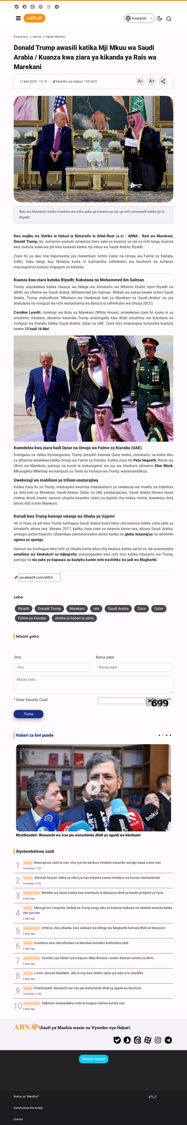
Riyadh (23, 608)
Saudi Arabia (118, 608)
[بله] (117, 1040)
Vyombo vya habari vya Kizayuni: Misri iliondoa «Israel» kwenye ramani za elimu (88, 958)
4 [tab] (170, 735)
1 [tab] (159, 735)
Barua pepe (105, 657)
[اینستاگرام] (158, 1040)
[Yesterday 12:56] (93, 788)
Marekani (77, 608)
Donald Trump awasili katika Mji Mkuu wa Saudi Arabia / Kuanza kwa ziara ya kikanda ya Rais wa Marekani (85, 57)
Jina (17, 657)
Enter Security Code (30, 700)
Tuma (28, 714)
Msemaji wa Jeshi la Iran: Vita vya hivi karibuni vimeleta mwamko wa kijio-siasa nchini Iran (92, 863)
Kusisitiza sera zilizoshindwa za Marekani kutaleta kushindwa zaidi (76, 943)
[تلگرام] (168, 1040)
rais (96, 608)
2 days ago (29, 918)
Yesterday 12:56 (32, 993)
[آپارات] (148, 1040)
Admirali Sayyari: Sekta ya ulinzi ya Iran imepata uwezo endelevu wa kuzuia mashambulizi (92, 878)
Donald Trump (49, 608)
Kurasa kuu (21, 36)
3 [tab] (166, 735)
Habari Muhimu (55, 36)
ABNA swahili (73, 18)
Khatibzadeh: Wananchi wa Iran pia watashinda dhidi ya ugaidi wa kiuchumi (78, 835)
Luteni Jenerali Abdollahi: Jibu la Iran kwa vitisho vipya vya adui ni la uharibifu (83, 973)
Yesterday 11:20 (32, 868)
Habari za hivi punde (35, 735)
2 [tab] (163, 735)
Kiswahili (138, 18)
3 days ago (29, 898)
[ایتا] (137, 1040)
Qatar (158, 608)
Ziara (141, 608)
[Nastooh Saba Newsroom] (155, 1096)
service (37, 36)
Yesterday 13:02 (32, 883)
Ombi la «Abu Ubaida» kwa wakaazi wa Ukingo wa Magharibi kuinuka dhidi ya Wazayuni (94, 928)
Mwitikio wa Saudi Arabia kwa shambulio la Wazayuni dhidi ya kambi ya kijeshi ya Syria (93, 893)
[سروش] (127, 1040)
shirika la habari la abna (74, 618)
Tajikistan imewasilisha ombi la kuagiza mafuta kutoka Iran (74, 1003)
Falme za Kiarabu (32, 618)
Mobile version (93, 1059)
